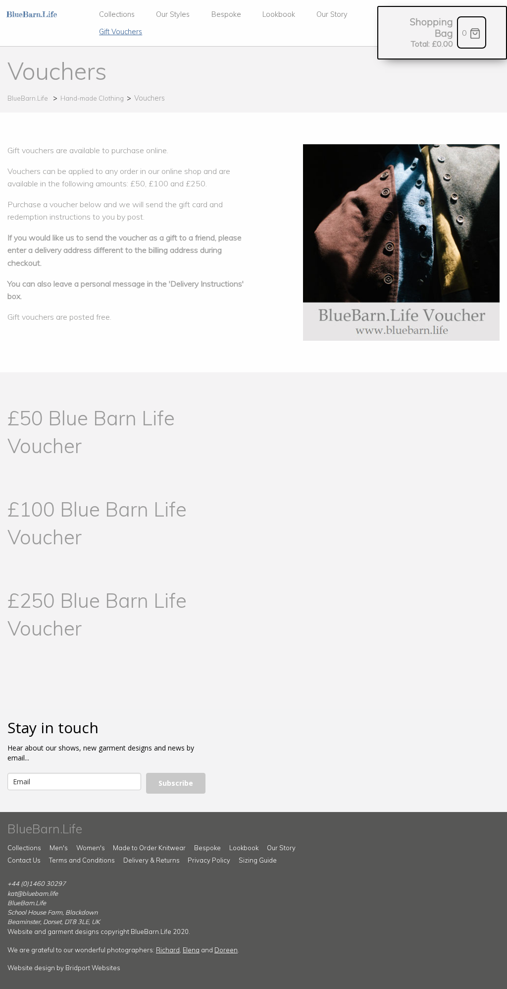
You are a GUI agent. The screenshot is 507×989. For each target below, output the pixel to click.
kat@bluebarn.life (32, 893)
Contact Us (24, 860)
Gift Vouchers (120, 31)
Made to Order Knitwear (149, 848)
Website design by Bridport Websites (63, 968)
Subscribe (175, 783)
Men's (59, 848)
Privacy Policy (209, 860)
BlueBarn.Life (27, 98)
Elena (191, 950)
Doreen (226, 950)
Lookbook (278, 14)
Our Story (332, 14)
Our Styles (173, 14)
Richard (168, 950)
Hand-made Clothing (92, 98)
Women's (90, 848)
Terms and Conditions (82, 860)
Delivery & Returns (151, 860)
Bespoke (226, 14)
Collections (117, 14)
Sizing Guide (258, 860)
